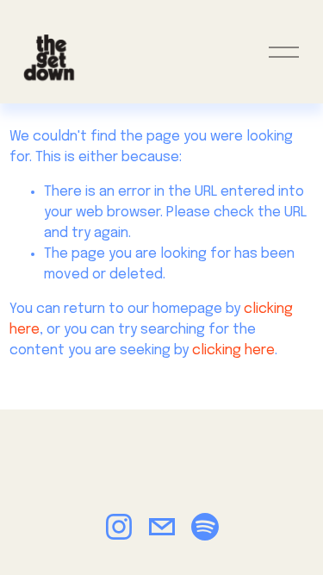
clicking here (233, 350)
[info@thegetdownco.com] (162, 527)
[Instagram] (119, 527)
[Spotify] (205, 527)
